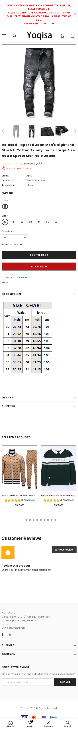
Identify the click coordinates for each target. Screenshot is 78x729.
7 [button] (44, 520)
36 (47, 221)
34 (39, 221)
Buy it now (39, 266)
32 (22, 221)
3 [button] (30, 520)
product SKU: (9, 180)
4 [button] (33, 520)
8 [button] (48, 520)
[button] (22, 164)
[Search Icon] (14, 36)
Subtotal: (7, 244)
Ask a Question (16, 277)
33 (30, 221)
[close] (75, 14)
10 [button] (55, 520)
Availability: (8, 185)
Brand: (5, 175)
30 (4, 221)
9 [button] (52, 520)
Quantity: (7, 231)
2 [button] (26, 520)
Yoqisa (28, 175)
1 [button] (23, 520)
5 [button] (37, 520)
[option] (39, 82)
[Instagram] (9, 634)
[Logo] (39, 35)
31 (14, 221)
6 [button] (41, 520)
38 (56, 221)
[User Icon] (62, 36)
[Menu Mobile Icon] (4, 36)
